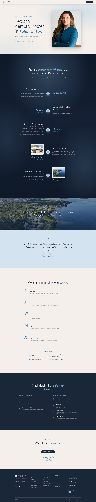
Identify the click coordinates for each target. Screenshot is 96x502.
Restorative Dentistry (47, 479)
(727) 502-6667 (82, 2)
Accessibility (74, 499)
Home (32, 477)
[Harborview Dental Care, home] (7, 2)
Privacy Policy (68, 499)
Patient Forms (57, 477)
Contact (56, 2)
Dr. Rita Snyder (33, 481)
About (32, 2)
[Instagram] (16, 486)
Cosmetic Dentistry (46, 477)
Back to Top (79, 499)
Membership (57, 484)
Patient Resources (47, 2)
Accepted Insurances (59, 480)
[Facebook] (19, 486)
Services (38, 2)
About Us (32, 479)
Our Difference (33, 483)
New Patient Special (46, 485)
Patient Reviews (34, 485)
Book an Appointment (59, 486)
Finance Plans (57, 482)
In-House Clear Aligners (47, 483)
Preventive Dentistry (46, 481)
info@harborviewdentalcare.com (75, 482)
